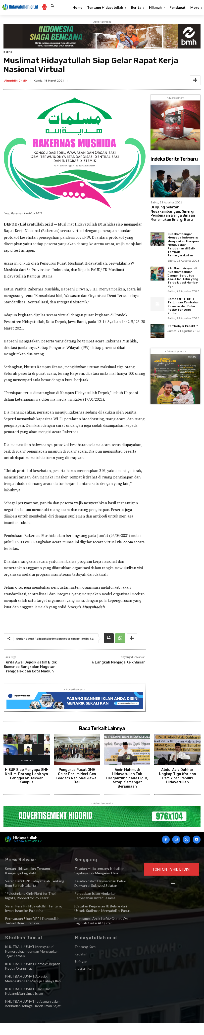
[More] (195, 80)
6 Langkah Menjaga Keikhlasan (119, 662)
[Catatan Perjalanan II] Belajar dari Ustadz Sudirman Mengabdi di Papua (102, 908)
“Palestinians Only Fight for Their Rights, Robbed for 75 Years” (31, 895)
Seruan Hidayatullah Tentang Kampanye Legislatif (27, 870)
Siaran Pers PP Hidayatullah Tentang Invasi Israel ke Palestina (33, 908)
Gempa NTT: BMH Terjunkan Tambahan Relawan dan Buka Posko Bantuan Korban (183, 306)
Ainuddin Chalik (15, 80)
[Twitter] (186, 839)
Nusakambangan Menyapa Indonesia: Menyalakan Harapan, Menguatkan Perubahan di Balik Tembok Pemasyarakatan (183, 244)
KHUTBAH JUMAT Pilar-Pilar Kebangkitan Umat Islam (27, 991)
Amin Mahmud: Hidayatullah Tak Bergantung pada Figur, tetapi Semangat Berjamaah (127, 778)
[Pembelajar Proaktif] (157, 331)
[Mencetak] (109, 638)
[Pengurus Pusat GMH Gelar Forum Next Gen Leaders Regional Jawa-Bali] (77, 749)
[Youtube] (197, 839)
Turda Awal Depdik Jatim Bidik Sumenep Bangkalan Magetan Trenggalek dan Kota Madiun (30, 666)
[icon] (44, 6)
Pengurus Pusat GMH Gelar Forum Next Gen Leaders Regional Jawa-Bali (77, 776)
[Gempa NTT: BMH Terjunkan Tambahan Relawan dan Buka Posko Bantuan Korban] (157, 304)
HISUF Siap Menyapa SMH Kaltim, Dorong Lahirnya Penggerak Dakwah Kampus (27, 776)
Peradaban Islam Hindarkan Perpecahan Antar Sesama (95, 895)
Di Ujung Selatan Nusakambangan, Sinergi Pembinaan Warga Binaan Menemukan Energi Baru (173, 213)
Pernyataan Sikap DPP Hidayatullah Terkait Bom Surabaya (32, 920)
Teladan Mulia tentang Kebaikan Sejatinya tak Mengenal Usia (99, 870)
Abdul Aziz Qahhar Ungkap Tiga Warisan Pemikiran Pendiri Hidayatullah (177, 776)
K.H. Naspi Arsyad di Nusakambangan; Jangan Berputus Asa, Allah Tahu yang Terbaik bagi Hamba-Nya (183, 277)
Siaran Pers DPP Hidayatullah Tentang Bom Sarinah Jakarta (34, 883)
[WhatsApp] (120, 638)
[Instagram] (176, 839)
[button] (52, 6)
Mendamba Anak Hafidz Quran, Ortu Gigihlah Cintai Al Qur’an (102, 920)
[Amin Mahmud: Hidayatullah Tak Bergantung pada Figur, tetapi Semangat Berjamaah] (127, 749)
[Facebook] (166, 839)
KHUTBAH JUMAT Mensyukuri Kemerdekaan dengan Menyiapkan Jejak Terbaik (31, 951)
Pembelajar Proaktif (182, 326)
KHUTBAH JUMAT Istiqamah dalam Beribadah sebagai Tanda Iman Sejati (33, 1003)
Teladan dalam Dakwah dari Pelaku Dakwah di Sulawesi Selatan (100, 883)
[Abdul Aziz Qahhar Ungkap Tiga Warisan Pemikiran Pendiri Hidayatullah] (177, 749)
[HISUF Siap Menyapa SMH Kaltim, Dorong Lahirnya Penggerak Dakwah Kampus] (26, 749)
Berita (7, 51)
